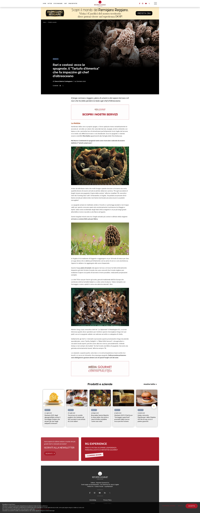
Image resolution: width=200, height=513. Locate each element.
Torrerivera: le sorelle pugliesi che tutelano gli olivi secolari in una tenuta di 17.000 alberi (76, 418)
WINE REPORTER (72, 3)
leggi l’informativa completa (42, 509)
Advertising (92, 500)
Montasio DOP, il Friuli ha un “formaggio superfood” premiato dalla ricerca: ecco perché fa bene (123, 418)
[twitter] (149, 3)
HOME (44, 3)
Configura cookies (168, 506)
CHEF (65, 3)
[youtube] (145, 3)
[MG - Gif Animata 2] (100, 112)
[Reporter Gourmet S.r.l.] (100, 3)
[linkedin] (105, 493)
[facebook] (139, 3)
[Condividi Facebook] (60, 85)
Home (44, 22)
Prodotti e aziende (52, 22)
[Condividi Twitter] (63, 85)
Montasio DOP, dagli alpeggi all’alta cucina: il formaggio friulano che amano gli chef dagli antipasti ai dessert (52, 419)
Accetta (191, 506)
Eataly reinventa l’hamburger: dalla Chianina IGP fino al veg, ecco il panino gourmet (147, 418)
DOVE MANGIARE (58, 3)
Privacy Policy (107, 500)
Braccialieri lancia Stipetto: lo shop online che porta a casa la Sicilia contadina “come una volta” (100, 418)
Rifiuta (180, 506)
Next (153, 406)
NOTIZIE (50, 3)
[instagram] (142, 3)
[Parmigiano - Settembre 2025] (100, 13)
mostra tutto (149, 384)
